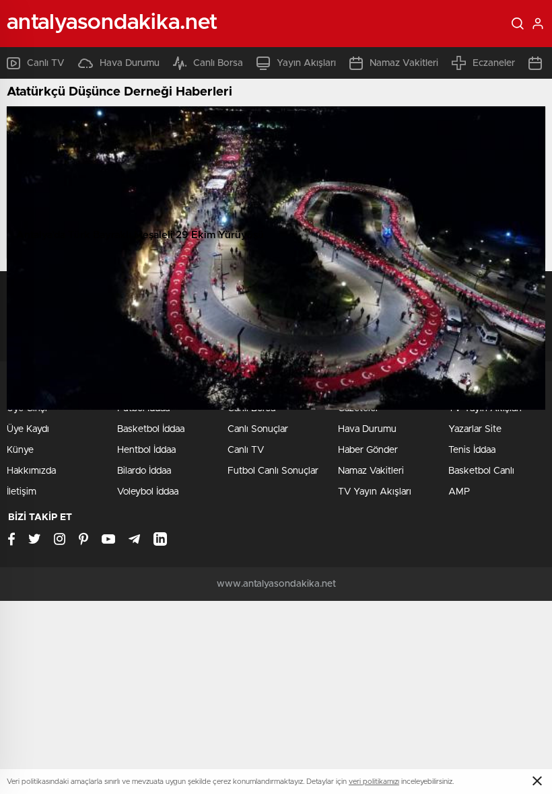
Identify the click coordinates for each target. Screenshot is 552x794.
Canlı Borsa (218, 63)
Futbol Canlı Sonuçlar (273, 471)
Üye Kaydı (28, 429)
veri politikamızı (374, 781)
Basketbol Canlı (481, 471)
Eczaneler (494, 63)
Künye (20, 450)
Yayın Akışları (306, 63)
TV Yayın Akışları (374, 492)
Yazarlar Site (475, 429)
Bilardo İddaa (144, 471)
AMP (459, 492)
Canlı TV (46, 63)
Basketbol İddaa (150, 429)
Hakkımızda (31, 471)
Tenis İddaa (471, 450)
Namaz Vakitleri (404, 63)
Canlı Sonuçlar (258, 429)
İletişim (21, 492)
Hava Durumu (130, 63)
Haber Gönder (368, 450)
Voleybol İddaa (147, 492)
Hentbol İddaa (146, 450)
